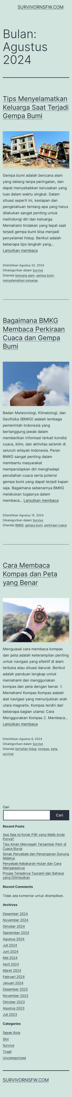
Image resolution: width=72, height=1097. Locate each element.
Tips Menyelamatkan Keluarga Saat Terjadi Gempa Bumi (36, 107)
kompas (43, 749)
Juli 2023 (10, 1014)
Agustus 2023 (13, 1008)
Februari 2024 (14, 977)
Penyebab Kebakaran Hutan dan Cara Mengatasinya (32, 866)
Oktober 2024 (14, 926)
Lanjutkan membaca (20, 250)
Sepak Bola (11, 1033)
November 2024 (15, 920)
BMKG (19, 525)
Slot (6, 1039)
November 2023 (15, 996)
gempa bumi (45, 275)
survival (8, 754)
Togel (7, 1052)
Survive (38, 270)
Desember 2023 (15, 989)
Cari (6, 807)
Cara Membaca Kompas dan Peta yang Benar (30, 574)
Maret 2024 (12, 970)
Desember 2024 (15, 914)
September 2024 (16, 933)
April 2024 (11, 964)
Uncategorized (14, 1058)
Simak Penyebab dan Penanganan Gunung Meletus (36, 856)
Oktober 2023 (14, 1002)
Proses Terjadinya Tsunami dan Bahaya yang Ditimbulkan (33, 875)
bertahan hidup (26, 749)
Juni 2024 (10, 951)
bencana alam (25, 275)
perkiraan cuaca (55, 525)
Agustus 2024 (14, 939)
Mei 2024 (10, 958)
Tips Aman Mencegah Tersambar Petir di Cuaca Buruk (34, 846)
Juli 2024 (10, 945)
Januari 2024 (13, 983)
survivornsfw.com (41, 7)
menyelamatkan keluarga (20, 280)
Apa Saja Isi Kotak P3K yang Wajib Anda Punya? (34, 837)
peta (54, 749)
